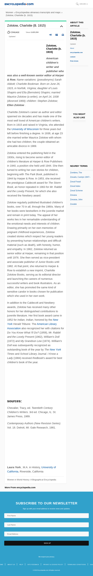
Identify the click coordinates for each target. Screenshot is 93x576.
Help (21, 564)
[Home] (19, 3)
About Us (11, 564)
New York (55, 349)
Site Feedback (33, 564)
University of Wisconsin (25, 129)
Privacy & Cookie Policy (53, 564)
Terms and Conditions (76, 564)
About (76, 52)
